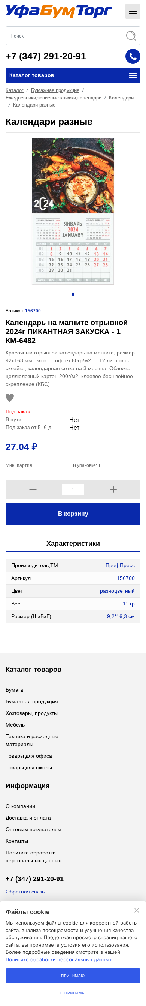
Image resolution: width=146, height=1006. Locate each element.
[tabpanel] (73, 211)
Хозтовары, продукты (32, 713)
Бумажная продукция (55, 90)
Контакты (17, 841)
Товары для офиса (29, 756)
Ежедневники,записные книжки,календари (53, 98)
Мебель (15, 725)
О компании (20, 806)
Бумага (14, 690)
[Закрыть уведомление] (136, 910)
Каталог (15, 90)
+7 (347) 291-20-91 (46, 56)
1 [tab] (73, 294)
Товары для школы (29, 767)
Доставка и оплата (28, 818)
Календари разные (34, 105)
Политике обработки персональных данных (59, 959)
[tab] (73, 544)
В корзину (73, 514)
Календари (121, 98)
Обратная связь (25, 892)
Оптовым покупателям (33, 829)
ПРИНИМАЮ (73, 976)
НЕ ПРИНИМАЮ (73, 993)
